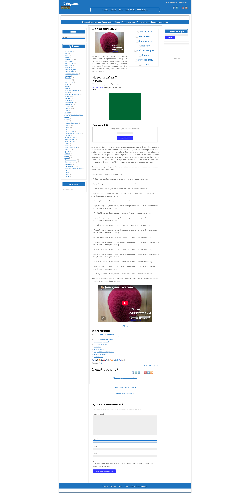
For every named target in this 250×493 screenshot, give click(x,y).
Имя (95, 439)
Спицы (120, 10)
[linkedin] (148, 372)
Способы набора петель (73, 168)
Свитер (67, 145)
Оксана (155, 365)
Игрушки (68, 88)
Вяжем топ (68, 65)
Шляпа (67, 176)
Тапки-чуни (98, 357)
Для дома (68, 76)
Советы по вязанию (71, 148)
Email (95, 446)
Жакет (67, 84)
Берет (67, 55)
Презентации (69, 131)
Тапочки (67, 154)
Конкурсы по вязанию (72, 94)
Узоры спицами (143, 22)
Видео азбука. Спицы (111, 22)
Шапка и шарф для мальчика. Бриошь (109, 337)
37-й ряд (125, 326)
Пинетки (67, 125)
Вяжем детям (69, 63)
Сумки (67, 152)
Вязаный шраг (69, 72)
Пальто (67, 121)
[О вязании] (74, 7)
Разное (67, 143)
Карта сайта (130, 10)
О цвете (67, 113)
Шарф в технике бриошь (104, 352)
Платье (67, 127)
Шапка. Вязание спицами (104, 339)
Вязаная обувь (69, 68)
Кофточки (68, 96)
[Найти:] (73, 37)
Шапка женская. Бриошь (104, 334)
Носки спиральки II (101, 342)
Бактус (67, 53)
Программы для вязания (73, 133)
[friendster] (186, 7)
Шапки (67, 172)
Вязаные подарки (70, 70)
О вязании (71, 3)
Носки (67, 111)
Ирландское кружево (72, 90)
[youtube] (183, 7)
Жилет (67, 86)
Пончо (67, 129)
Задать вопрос (142, 10)
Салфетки (68, 80)
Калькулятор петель (159, 22)
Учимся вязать (70, 166)
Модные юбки (69, 104)
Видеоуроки (69, 59)
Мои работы (69, 141)
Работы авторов (70, 137)
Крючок (113, 10)
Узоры (67, 158)
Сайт (95, 453)
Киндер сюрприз (100, 349)
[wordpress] (139, 372)
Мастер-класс (69, 102)
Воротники (68, 61)
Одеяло (67, 119)
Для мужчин (69, 82)
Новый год (68, 78)
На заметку (68, 107)
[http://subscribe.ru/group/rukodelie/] (125, 378)
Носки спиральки (101, 344)
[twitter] (177, 7)
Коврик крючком (100, 354)
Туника (67, 156)
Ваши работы (69, 139)
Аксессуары (68, 51)
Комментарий (98, 414)
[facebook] (173, 7)
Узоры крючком (128, 22)
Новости (67, 109)
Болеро (67, 57)
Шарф (67, 174)
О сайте (105, 10)
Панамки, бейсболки (71, 123)
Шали (66, 170)
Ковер (67, 92)
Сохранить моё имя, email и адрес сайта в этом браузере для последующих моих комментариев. (123, 464)
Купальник (68, 100)
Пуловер (67, 135)
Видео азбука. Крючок (91, 22)
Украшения (68, 164)
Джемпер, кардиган (71, 74)
